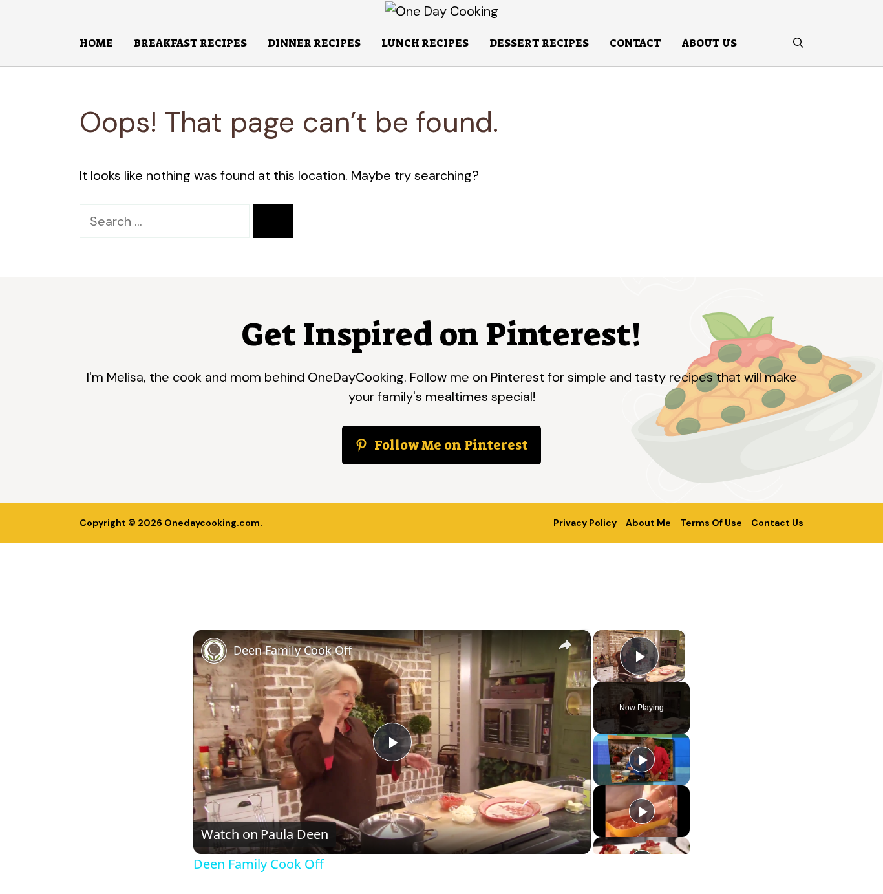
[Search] (273, 221)
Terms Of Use (711, 523)
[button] (798, 43)
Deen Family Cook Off (292, 650)
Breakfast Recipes (190, 43)
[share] (565, 644)
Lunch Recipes (425, 43)
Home (96, 43)
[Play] (642, 759)
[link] (214, 651)
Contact (635, 43)
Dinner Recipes (314, 43)
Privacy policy (585, 523)
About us (709, 43)
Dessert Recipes (539, 43)
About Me (648, 523)
